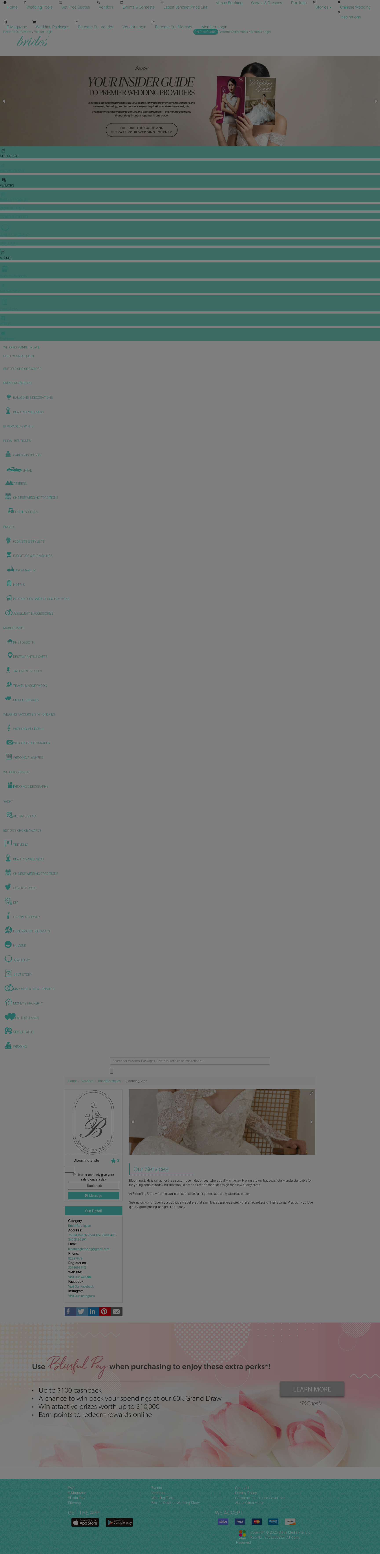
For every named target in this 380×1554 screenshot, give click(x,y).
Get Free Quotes (75, 7)
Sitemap (74, 1503)
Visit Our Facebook (81, 1286)
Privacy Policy (246, 1493)
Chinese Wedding (355, 7)
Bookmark (94, 1186)
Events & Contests (138, 7)
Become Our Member (174, 27)
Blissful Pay (76, 1498)
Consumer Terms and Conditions (260, 1498)
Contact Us (243, 1488)
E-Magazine (17, 27)
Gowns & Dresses (266, 2)
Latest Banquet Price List (185, 7)
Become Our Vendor (96, 27)
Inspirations (350, 17)
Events (157, 1488)
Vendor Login (134, 27)
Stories (322, 7)
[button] (3, 101)
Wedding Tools (39, 7)
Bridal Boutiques (109, 1081)
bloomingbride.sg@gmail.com (89, 1249)
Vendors (106, 7)
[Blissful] (85, 1522)
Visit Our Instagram (81, 1296)
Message (95, 1195)
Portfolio (299, 2)
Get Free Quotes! (205, 32)
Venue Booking (229, 2)
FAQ (71, 1488)
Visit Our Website (80, 1277)
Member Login (214, 27)
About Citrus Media (249, 1503)
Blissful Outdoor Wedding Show (176, 1503)
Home (12, 7)
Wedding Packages (52, 27)
